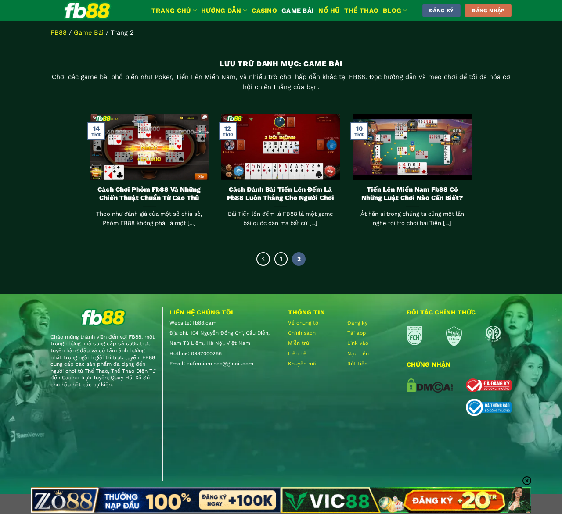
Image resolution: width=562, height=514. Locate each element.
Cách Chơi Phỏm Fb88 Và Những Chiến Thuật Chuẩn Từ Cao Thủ (149, 194)
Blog (392, 10)
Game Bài (89, 32)
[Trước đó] (263, 259)
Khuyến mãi (302, 364)
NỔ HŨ (328, 10)
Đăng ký (357, 323)
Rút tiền (357, 364)
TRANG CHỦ (171, 10)
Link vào (357, 343)
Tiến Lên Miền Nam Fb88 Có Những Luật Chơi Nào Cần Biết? (412, 194)
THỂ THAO (361, 10)
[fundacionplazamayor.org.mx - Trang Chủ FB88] (94, 10)
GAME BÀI (297, 10)
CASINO (264, 10)
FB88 (58, 32)
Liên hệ (297, 353)
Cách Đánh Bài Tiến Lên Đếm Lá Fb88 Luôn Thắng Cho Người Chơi (280, 194)
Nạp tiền (358, 353)
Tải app (356, 333)
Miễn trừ (298, 343)
